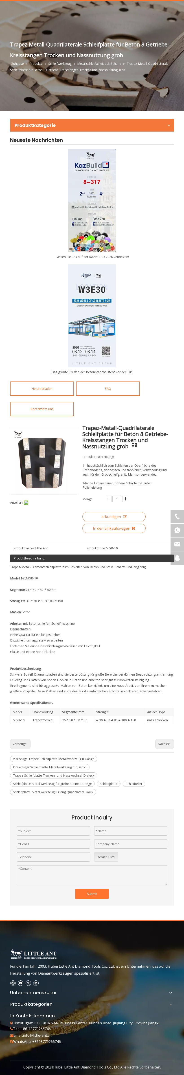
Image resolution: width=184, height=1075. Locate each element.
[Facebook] (13, 983)
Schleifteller (134, 784)
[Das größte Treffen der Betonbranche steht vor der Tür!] (92, 315)
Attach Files (106, 857)
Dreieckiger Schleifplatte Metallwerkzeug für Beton (50, 767)
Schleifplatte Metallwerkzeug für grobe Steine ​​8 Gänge (52, 784)
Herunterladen (42, 388)
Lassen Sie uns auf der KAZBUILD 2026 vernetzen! (92, 257)
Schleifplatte (109, 784)
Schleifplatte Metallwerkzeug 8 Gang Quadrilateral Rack (53, 792)
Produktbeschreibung (29, 558)
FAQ (108, 388)
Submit (92, 894)
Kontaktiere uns (42, 409)
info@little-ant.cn (37, 1035)
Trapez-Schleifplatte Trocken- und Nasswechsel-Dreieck (53, 775)
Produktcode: (96, 548)
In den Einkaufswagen (111, 528)
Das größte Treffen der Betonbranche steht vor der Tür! (92, 372)
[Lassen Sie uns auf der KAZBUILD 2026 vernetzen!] (92, 200)
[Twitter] (28, 983)
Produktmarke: (24, 548)
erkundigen (111, 516)
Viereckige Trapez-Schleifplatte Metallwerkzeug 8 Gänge (53, 759)
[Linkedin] (36, 983)
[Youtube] (20, 983)
